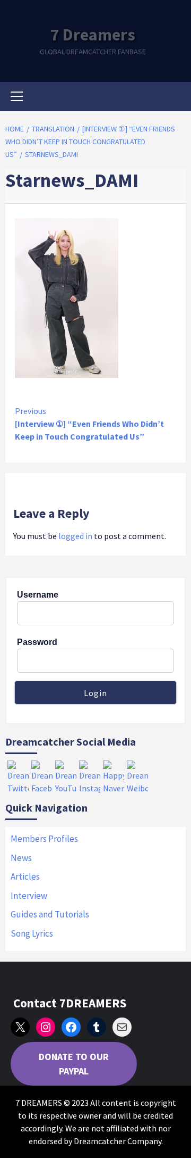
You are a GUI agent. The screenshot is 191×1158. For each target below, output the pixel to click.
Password (37, 642)
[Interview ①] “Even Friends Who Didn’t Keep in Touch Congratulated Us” (89, 424)
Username (37, 594)
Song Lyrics (32, 933)
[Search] (173, 98)
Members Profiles (44, 839)
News (21, 858)
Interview (29, 895)
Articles (25, 876)
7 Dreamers (92, 34)
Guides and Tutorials (50, 914)
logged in (75, 536)
